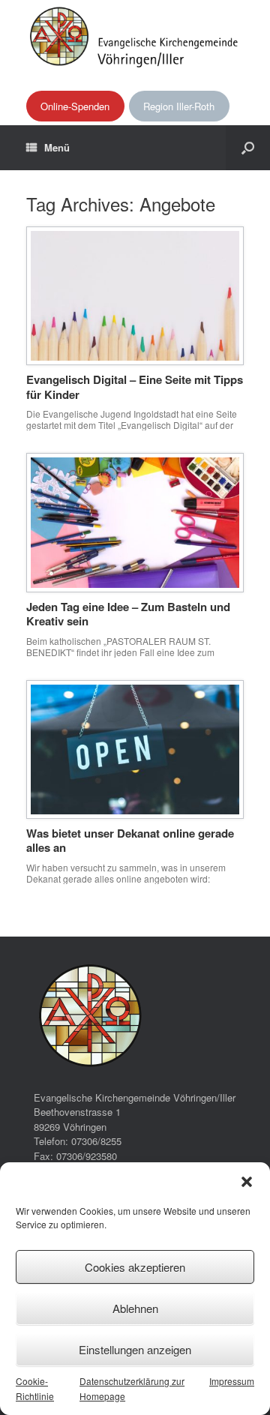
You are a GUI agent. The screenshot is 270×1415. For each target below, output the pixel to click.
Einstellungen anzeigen (135, 1349)
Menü (57, 147)
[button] (246, 1181)
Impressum (231, 1381)
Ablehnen (135, 1308)
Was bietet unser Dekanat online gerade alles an (130, 840)
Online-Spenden (75, 106)
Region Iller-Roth (178, 106)
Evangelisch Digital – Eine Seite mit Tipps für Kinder (134, 387)
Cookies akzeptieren (135, 1267)
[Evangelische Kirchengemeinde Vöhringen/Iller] (135, 36)
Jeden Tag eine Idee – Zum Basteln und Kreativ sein (128, 614)
